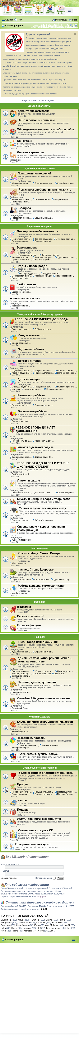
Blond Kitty (57, 922)
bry (69, 928)
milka (3, 928)
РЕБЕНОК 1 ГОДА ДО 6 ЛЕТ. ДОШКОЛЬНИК (35, 429)
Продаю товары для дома (44, 794)
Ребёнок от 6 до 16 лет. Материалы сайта (21, 474)
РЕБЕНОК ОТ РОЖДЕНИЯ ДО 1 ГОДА (41, 319)
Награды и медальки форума (39, 10)
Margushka (6, 922)
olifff (39, 928)
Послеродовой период (65, 276)
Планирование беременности (37, 231)
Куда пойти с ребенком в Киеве (21, 652)
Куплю (22, 800)
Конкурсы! (24, 140)
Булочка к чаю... (54, 928)
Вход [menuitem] (74, 20)
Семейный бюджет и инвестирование (43, 698)
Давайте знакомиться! (33, 110)
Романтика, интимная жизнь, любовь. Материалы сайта (21, 202)
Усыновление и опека (25, 298)
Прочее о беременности (21, 259)
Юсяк (37, 925)
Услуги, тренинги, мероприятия (39, 818)
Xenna (14, 928)
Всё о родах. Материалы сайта (21, 278)
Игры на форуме (29, 625)
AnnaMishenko (52, 925)
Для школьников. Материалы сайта (44, 492)
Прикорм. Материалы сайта (44, 373)
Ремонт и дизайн (43, 673)
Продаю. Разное (65, 794)
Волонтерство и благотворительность (45, 772)
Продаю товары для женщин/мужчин (21, 794)
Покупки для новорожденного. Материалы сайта (56, 389)
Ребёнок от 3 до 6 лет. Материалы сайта (44, 441)
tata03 (44, 909)
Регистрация (38, 856)
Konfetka (28, 931)
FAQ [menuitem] (20, 20)
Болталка (24, 606)
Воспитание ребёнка (32, 411)
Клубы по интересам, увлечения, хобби (45, 721)
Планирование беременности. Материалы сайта (44, 241)
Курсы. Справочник (21, 540)
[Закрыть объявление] (75, 34)
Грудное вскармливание (21, 370)
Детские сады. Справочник (44, 457)
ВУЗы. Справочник (44, 520)
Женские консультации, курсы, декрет (44, 257)
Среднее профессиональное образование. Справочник (21, 520)
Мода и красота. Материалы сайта (21, 563)
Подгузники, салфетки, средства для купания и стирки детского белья (44, 387)
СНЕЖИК (40, 922)
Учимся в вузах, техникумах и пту (42, 508)
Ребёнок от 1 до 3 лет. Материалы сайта (21, 441)
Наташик (27, 928)
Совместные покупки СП (35, 830)
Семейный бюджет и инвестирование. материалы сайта (21, 708)
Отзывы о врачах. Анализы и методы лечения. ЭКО (65, 239)
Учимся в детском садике (35, 447)
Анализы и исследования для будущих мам (21, 257)
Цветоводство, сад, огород (66, 671)
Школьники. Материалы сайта (21, 492)
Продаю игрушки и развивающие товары (44, 792)
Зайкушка (6, 925)
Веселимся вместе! (30, 616)
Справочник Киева (44, 652)
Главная (18, 10)
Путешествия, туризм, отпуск (37, 754)
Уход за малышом (31, 335)
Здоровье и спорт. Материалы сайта (62, 579)
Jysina (49, 920)
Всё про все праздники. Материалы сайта (21, 748)
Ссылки (9, 20)
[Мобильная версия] (76, 25)
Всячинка (39, 601)
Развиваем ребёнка (31, 395)
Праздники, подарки (31, 737)
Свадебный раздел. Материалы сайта (44, 218)
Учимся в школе (28, 480)
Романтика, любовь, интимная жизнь (45, 189)
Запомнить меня (43, 878)
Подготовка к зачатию (21, 239)
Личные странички (30, 152)
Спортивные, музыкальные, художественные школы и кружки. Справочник (44, 405)
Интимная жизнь (43, 199)
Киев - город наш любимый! (38, 641)
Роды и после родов (32, 266)
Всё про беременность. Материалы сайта (44, 259)
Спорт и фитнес (42, 579)
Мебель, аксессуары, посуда (21, 673)
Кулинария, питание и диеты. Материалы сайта (21, 692)
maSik (67, 925)
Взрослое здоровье (21, 579)
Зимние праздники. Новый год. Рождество (51, 745)
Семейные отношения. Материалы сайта (66, 183)
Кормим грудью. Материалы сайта (21, 373)
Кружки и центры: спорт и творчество (43, 498)
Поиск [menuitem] (72, 25)
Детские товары (29, 379)
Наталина (34, 920)
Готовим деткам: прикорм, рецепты (66, 370)
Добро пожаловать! (39, 106)
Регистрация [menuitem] (61, 20)
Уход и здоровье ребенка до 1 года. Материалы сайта (21, 343)
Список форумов (14, 939)
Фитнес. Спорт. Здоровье (35, 569)
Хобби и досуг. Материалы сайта (21, 731)
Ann (51, 931)
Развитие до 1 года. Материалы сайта (21, 405)
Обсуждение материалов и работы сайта (45, 129)
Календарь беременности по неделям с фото (51, 255)
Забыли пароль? (9, 878)
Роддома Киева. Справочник (52, 273)
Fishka (62, 920)
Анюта (41, 931)
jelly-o (3, 931)
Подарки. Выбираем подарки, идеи (28, 745)
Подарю (23, 809)
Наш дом (40, 637)
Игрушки (16, 389)
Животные (59, 673)
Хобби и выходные (39, 716)
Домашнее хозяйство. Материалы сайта (21, 676)
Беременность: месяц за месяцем (28, 255)
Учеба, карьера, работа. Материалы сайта (21, 593)
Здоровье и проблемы (66, 257)
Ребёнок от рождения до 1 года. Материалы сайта (44, 329)
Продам (22, 784)
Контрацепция (61, 199)
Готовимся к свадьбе (21, 218)
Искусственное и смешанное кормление (44, 370)
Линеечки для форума (29, 10)
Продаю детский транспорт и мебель (66, 792)
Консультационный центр (33, 844)
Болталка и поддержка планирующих (21, 241)
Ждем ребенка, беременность (50, 10)
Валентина (6, 920)
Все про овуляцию (43, 239)
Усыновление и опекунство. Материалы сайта (21, 306)
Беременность (27, 247)
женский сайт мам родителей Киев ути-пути (7, 10)
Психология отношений (34, 173)
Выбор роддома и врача (29, 273)
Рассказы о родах (43, 276)
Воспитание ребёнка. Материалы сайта (21, 421)
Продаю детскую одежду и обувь (21, 792)
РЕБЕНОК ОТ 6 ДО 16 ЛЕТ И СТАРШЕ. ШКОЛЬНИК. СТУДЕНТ (43, 465)
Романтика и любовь (21, 199)
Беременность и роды (39, 226)
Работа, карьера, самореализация (41, 585)
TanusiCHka (24, 922)
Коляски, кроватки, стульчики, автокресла (66, 387)
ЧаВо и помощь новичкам (36, 120)
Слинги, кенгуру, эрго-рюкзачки (33, 389)
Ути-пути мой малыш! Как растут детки (39, 314)
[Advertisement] (39, 986)
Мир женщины (39, 548)
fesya (20, 920)
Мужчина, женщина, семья (40, 168)
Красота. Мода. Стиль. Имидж (39, 553)
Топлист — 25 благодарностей (25, 915)
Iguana (15, 931)
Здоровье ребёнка (31, 349)
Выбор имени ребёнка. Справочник (21, 292)
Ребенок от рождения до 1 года (61, 10)
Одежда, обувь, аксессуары (21, 387)
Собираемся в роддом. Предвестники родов (21, 276)
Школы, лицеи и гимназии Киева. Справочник (66, 492)
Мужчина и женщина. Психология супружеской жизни (21, 183)
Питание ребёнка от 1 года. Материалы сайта (66, 373)
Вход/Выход (15, 856)
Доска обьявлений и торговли (40, 767)
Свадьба (25, 208)
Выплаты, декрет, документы (21, 329)
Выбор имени (26, 284)
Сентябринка (22, 925)
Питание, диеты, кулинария (37, 682)
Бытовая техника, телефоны (21, 671)
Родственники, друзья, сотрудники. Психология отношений (44, 183)
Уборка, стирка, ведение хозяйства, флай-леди (44, 671)
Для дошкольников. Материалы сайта (21, 457)
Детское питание (29, 360)
